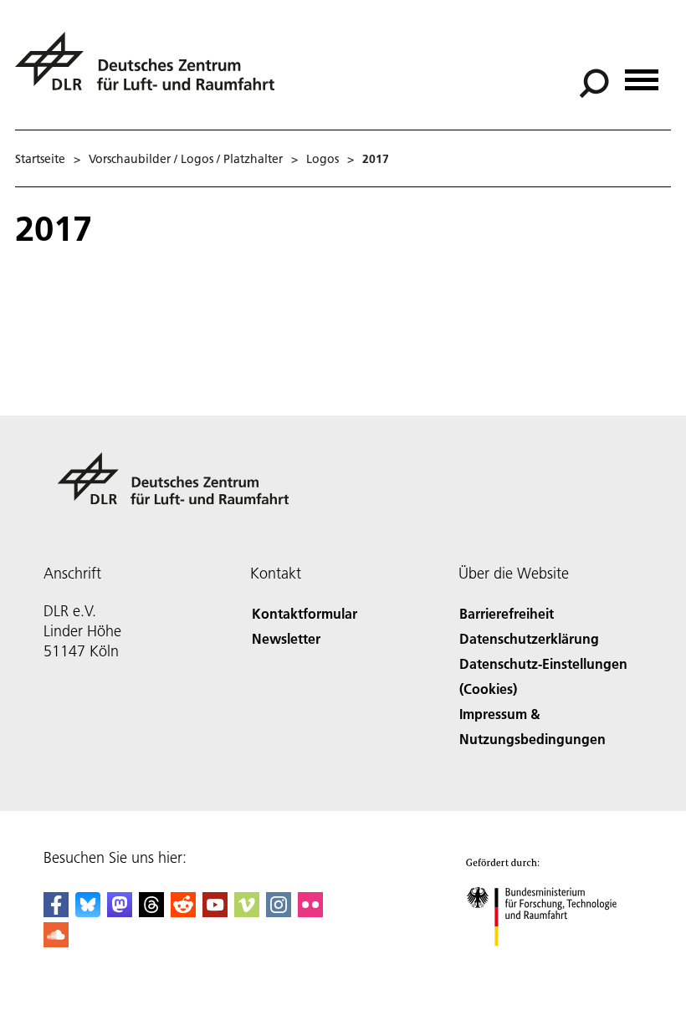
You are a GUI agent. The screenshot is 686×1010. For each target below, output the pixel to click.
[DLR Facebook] (56, 911)
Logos (322, 159)
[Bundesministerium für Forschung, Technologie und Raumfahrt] (551, 962)
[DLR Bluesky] (87, 911)
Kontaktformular (304, 613)
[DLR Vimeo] (246, 911)
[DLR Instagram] (278, 911)
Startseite (40, 159)
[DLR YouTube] (215, 911)
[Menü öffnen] (641, 74)
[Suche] (596, 82)
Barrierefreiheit (506, 613)
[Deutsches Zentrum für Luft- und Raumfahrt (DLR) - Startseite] (151, 71)
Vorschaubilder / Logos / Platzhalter (186, 159)
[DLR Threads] (151, 911)
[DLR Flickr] (310, 911)
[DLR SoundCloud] (56, 941)
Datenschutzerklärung (529, 638)
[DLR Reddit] (183, 911)
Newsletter (286, 638)
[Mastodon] (119, 911)
